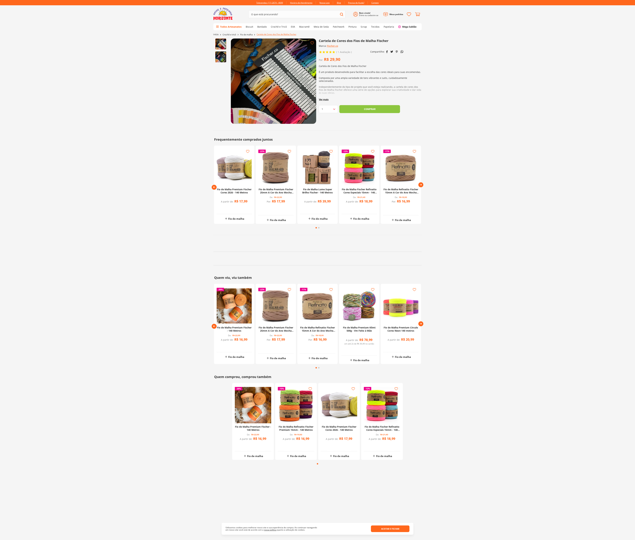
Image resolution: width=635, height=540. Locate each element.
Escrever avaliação (373, 353)
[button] (214, 187)
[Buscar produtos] (341, 14)
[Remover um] (268, 210)
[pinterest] (397, 51)
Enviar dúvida (317, 418)
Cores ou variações (236, 208)
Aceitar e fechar (390, 528)
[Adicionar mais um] (268, 207)
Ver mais (324, 99)
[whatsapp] (402, 51)
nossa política (270, 529)
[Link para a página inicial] (216, 34)
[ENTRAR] (367, 14)
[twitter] (391, 52)
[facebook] (387, 51)
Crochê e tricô (229, 34)
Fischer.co (332, 45)
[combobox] (297, 14)
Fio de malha (246, 34)
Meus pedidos (396, 14)
